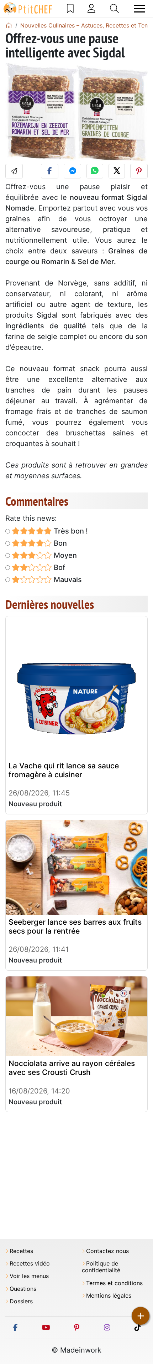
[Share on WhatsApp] (94, 171)
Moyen (64, 555)
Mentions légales (108, 1295)
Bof (58, 567)
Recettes (21, 1251)
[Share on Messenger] (72, 171)
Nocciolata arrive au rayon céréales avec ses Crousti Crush (72, 1068)
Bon (59, 543)
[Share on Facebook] (49, 171)
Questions (23, 1288)
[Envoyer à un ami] (14, 171)
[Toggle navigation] (139, 9)
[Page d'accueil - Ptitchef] (8, 25)
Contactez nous (107, 1251)
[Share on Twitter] (117, 171)
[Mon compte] (91, 8)
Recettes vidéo (30, 1263)
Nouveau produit (35, 804)
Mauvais (67, 579)
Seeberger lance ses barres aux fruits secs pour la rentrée (75, 926)
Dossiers (21, 1301)
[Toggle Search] (114, 8)
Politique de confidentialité (101, 1267)
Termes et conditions (114, 1283)
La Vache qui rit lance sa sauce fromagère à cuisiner (64, 770)
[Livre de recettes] (70, 8)
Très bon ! (70, 531)
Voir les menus (29, 1276)
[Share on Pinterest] (139, 171)
